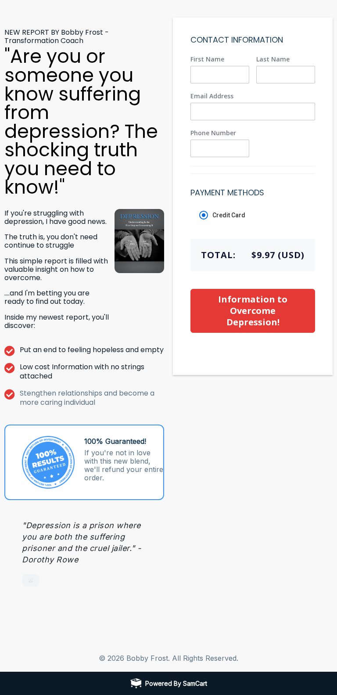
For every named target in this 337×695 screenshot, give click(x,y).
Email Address (211, 96)
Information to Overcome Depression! (252, 310)
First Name (207, 59)
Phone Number (213, 133)
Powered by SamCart (176, 683)
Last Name (273, 59)
